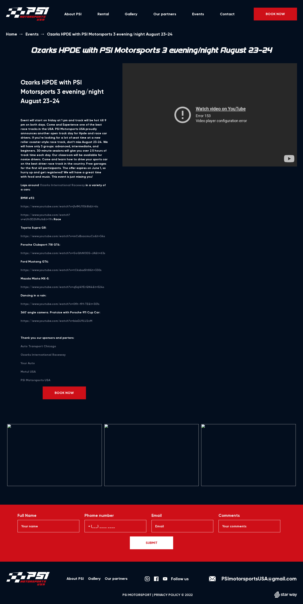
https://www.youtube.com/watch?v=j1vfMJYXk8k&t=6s (59, 206)
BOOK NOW (275, 14)
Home (11, 34)
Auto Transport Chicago (38, 346)
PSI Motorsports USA (35, 380)
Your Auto (28, 363)
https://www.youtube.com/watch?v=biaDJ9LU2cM (56, 321)
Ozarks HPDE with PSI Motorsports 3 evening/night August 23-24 (110, 34)
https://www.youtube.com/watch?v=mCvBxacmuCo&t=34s (63, 236)
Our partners (164, 14)
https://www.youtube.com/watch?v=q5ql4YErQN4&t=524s (62, 287)
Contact (227, 14)
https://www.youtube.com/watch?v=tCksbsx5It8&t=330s (61, 270)
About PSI (73, 14)
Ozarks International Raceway (62, 185)
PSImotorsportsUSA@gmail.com (259, 578)
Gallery (131, 14)
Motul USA (28, 371)
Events (198, 14)
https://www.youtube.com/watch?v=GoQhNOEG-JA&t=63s (63, 253)
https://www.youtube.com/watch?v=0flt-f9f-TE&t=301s (60, 304)
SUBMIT (151, 543)
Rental (103, 14)
